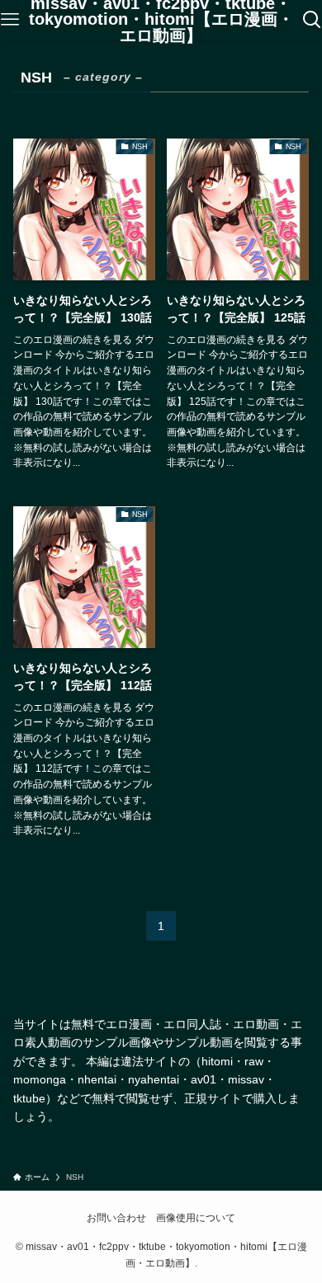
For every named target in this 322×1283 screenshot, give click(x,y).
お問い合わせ (116, 1217)
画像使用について (195, 1217)
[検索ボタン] (312, 20)
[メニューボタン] (10, 20)
